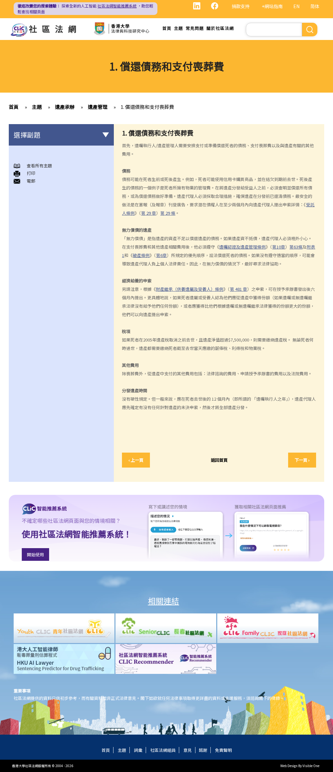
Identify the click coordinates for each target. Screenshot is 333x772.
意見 (187, 750)
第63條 (295, 247)
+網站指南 (272, 6)
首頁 (166, 28)
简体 (314, 6)
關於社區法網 (220, 28)
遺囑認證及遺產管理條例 (242, 247)
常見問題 (195, 28)
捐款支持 (241, 6)
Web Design (289, 765)
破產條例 (141, 255)
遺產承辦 (64, 106)
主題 (178, 28)
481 (238, 289)
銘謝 (203, 750)
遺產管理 (97, 106)
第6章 (161, 255)
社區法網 (55, 28)
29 (148, 213)
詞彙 (138, 750)
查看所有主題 (39, 165)
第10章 (278, 247)
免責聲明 (223, 750)
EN (296, 6)
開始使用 (35, 554)
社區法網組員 (163, 750)
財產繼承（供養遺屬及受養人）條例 (189, 289)
